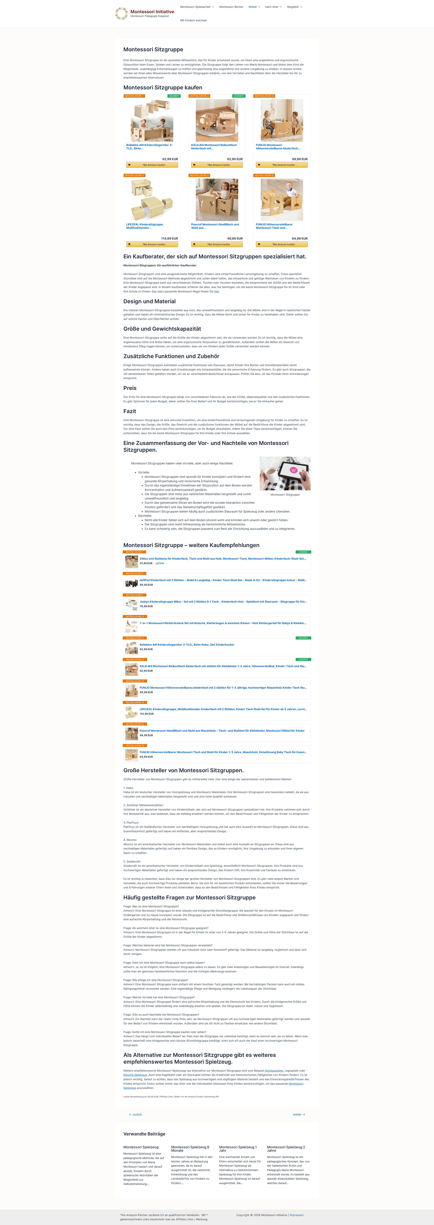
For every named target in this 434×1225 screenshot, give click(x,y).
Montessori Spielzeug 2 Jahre (286, 1149)
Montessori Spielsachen (195, 6)
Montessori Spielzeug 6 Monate (190, 1149)
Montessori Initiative (152, 11)
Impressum (297, 1215)
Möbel (253, 6)
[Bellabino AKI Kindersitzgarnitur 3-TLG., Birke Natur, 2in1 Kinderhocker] (152, 120)
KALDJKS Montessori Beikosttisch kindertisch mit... (214, 146)
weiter (299, 1114)
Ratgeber (293, 6)
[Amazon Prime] (159, 563)
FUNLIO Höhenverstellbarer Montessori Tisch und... (274, 226)
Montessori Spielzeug (141, 1147)
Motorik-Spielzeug (135, 1075)
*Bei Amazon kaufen (154, 164)
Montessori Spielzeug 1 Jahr (238, 1149)
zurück (135, 1114)
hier (216, 291)
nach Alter (271, 6)
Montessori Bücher (231, 6)
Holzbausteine (274, 1070)
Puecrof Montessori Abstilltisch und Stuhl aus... (215, 226)
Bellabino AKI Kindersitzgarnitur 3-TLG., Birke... (149, 146)
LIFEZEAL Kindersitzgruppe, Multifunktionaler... (145, 226)
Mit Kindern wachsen (193, 20)
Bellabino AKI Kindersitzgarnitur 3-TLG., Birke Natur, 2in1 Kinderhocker (187, 644)
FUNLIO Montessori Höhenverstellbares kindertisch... (278, 146)
